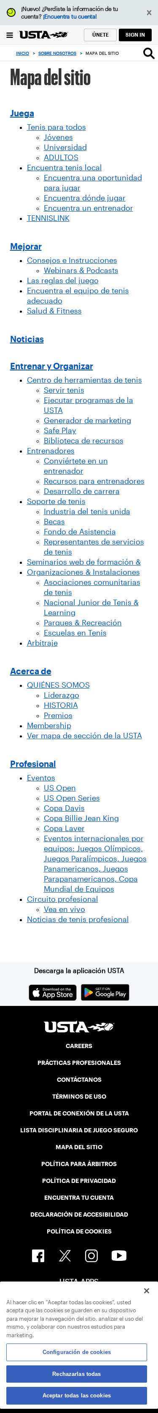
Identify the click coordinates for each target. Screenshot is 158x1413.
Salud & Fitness (54, 311)
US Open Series (72, 798)
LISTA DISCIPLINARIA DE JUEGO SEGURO (79, 1130)
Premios (58, 715)
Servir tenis (64, 390)
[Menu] (9, 35)
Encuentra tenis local (64, 168)
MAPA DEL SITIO (79, 1147)
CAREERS (79, 1046)
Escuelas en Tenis (75, 633)
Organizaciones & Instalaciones (83, 572)
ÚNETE (100, 35)
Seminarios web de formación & (84, 562)
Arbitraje (42, 643)
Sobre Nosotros (57, 53)
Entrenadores (51, 451)
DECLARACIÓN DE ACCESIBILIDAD (79, 1214)
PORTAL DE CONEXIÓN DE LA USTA (79, 1113)
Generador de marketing (87, 420)
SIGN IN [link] (135, 35)
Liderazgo (61, 695)
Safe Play (60, 430)
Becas (54, 521)
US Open (60, 788)
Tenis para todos (56, 127)
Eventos (41, 778)
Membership (49, 725)
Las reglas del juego (63, 280)
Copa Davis (64, 808)
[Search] (149, 53)
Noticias (27, 339)
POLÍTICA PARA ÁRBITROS (79, 1164)
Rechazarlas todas (76, 1374)
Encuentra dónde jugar (85, 198)
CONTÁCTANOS (79, 1080)
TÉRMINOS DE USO (79, 1096)
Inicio (22, 53)
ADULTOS (61, 157)
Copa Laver (64, 828)
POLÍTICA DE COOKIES (79, 1231)
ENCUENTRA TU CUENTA (79, 1198)
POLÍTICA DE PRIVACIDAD (79, 1181)
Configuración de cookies (77, 1352)
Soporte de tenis (56, 501)
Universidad (65, 147)
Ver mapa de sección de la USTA (84, 736)
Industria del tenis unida (87, 511)
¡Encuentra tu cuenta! (70, 16)
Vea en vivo (64, 909)
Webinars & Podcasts (81, 270)
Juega (22, 113)
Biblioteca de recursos (83, 441)
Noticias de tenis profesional (78, 919)
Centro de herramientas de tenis (84, 380)
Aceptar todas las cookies (77, 1395)
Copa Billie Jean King (81, 818)
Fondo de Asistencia (80, 532)
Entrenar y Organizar (51, 366)
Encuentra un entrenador (88, 208)
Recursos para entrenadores (94, 481)
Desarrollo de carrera (82, 491)
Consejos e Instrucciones (72, 260)
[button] (149, 13)
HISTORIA (61, 705)
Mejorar (26, 246)
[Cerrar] (146, 1291)
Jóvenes (58, 137)
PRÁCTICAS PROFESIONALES (79, 1063)
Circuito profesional (62, 899)
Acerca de (30, 671)
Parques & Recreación (83, 623)
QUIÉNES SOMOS (58, 685)
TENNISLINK (48, 218)
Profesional (33, 764)
